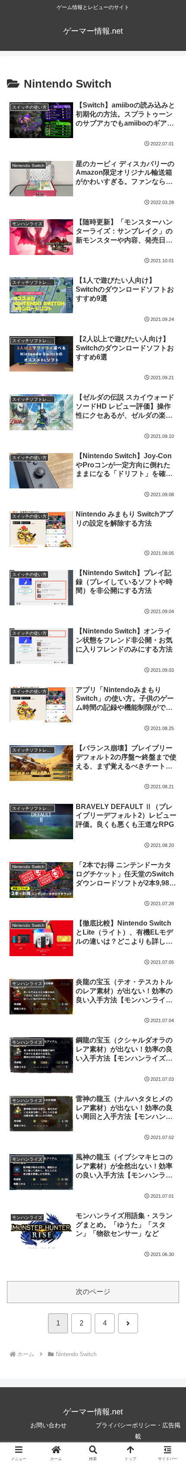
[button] (168, 1184)
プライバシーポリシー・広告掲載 (138, 1430)
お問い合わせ (48, 1425)
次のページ (93, 1291)
